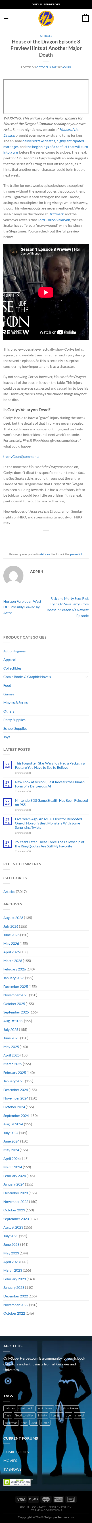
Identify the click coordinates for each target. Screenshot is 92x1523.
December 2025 (15, 986)
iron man (56, 1415)
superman (11, 1422)
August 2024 (13, 1124)
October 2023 (14, 1210)
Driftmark (56, 214)
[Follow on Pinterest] (39, 1381)
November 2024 (15, 1098)
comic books (44, 1408)
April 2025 (11, 1055)
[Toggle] (87, 676)
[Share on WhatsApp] (25, 538)
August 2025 (13, 1021)
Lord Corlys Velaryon (54, 220)
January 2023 (13, 1287)
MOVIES (10, 1460)
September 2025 (16, 1012)
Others (8, 711)
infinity (42, 1415)
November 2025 (15, 995)
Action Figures (14, 651)
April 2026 (11, 952)
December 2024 (15, 1089)
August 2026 (13, 917)
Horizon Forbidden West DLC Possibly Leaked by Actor (22, 607)
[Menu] (6, 18)
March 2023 (12, 1270)
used (34, 1422)
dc (57, 1408)
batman (10, 1408)
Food (7, 685)
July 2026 (10, 926)
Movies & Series (15, 702)
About (24, 1507)
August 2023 (13, 1227)
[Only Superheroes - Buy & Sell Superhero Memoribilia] (46, 18)
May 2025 (11, 1046)
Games (8, 694)
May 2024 (11, 1150)
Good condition (24, 1415)
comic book (26, 1408)
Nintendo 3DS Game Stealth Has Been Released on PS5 (51, 802)
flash (8, 1415)
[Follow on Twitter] (23, 1381)
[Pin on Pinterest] (58, 538)
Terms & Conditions (46, 1510)
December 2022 (15, 1296)
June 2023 (11, 1244)
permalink (76, 554)
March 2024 (12, 1167)
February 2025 (14, 1072)
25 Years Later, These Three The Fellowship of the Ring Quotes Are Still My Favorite (49, 844)
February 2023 (14, 1279)
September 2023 (16, 1219)
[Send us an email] (31, 1381)
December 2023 (15, 1193)
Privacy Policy (60, 1507)
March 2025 (12, 1064)
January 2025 (13, 1081)
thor (24, 1422)
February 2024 (14, 1176)
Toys (6, 737)
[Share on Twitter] (42, 538)
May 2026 (11, 943)
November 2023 (15, 1201)
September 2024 (16, 1115)
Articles (46, 35)
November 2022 (15, 1305)
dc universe (70, 1408)
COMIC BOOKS (16, 1452)
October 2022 (14, 1313)
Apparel (9, 659)
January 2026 (13, 978)
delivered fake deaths (39, 141)
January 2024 (13, 1184)
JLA (68, 1415)
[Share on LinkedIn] (66, 538)
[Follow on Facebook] (7, 1381)
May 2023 (11, 1253)
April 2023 (11, 1262)
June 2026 (11, 935)
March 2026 (12, 960)
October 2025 (14, 1003)
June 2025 (11, 1038)
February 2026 (14, 969)
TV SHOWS (12, 1469)
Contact (39, 1507)
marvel (79, 1415)
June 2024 (11, 1141)
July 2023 (10, 1236)
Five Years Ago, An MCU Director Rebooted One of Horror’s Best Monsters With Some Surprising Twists (48, 823)
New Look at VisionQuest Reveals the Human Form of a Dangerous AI (50, 784)
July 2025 (10, 1029)
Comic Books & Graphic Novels (27, 676)
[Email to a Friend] (50, 538)
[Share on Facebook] (34, 538)
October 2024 (14, 1107)
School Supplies (15, 728)
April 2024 (11, 1158)
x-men (45, 1422)
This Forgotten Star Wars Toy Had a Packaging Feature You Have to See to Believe (50, 765)
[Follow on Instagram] (15, 1381)
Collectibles (12, 668)
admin (66, 67)
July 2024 (10, 1132)
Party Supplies (14, 719)
